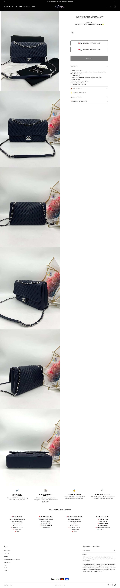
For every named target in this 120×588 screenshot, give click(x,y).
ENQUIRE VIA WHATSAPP (89, 43)
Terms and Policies (60, 585)
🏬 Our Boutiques (75, 97)
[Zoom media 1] (30, 51)
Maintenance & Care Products (12, 559)
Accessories (7, 562)
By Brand (6, 553)
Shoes (5, 565)
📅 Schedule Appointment (78, 101)
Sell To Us (6, 571)
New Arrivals (7, 550)
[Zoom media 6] (30, 447)
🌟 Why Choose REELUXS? (78, 92)
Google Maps (18, 529)
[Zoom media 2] (30, 129)
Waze (18, 531)
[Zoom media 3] (30, 207)
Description (74, 66)
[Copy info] (72, 32)
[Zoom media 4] (30, 288)
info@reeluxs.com (103, 529)
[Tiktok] (115, 585)
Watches (6, 556)
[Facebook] (108, 585)
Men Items (6, 568)
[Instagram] (112, 585)
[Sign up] (114, 550)
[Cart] (115, 7)
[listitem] (33, 6)
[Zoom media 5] (30, 369)
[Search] (107, 7)
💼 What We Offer (75, 88)
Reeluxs (10, 585)
